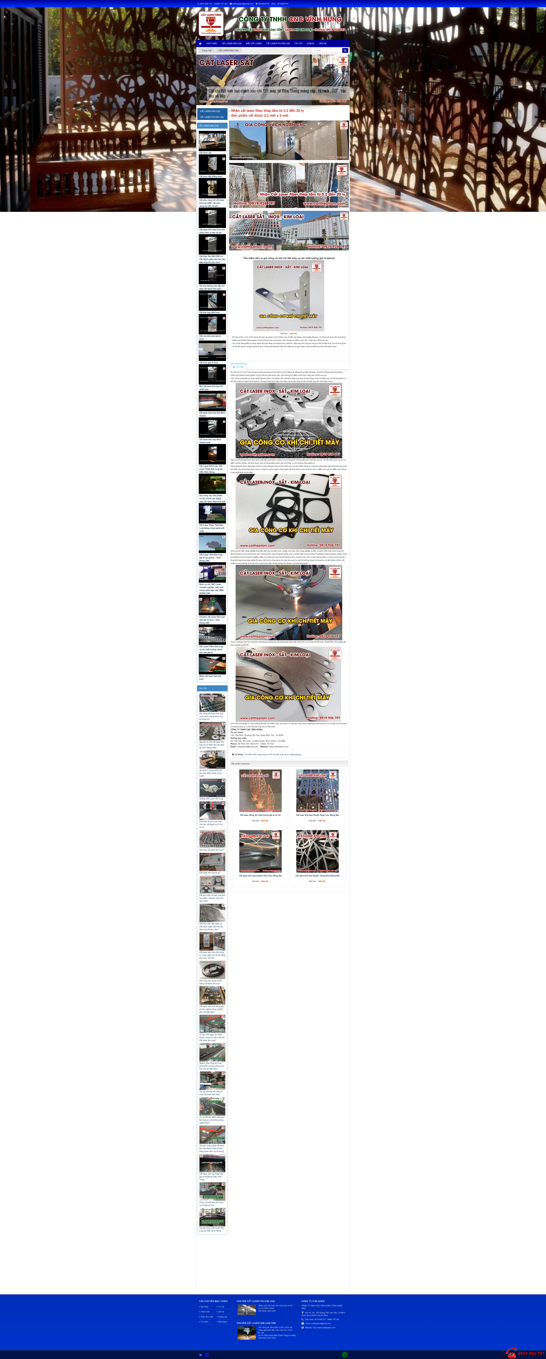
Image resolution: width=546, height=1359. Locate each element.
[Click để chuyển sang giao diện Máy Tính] (207, 1355)
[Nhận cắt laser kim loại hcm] (212, 664)
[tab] (238, 367)
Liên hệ (221, 1311)
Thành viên (205, 1311)
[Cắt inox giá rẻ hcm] (212, 350)
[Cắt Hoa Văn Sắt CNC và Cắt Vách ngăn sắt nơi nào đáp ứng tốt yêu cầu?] (212, 244)
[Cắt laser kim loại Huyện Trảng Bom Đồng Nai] (317, 851)
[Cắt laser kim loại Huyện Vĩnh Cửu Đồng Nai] (260, 851)
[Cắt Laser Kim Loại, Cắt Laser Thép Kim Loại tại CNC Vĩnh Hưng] (212, 454)
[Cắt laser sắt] (212, 141)
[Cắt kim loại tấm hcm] (212, 300)
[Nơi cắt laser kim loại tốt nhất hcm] (212, 374)
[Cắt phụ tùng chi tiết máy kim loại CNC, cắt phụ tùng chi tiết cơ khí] (212, 188)
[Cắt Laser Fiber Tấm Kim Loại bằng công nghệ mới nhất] (212, 513)
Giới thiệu (204, 1306)
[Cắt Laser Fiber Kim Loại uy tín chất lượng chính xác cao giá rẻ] (212, 634)
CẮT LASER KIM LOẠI (209, 125)
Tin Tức (221, 1306)
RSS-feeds (222, 1321)
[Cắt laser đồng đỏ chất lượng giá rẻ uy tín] (260, 790)
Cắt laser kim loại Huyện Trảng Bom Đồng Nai (317, 875)
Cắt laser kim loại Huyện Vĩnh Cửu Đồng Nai (260, 875)
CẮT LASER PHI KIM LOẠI (212, 117)
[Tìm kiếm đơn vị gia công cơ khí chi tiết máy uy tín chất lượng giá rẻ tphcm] (289, 295)
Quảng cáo (222, 1316)
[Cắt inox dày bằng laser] (212, 164)
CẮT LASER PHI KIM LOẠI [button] (278, 43)
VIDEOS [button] (310, 43)
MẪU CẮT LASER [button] (254, 43)
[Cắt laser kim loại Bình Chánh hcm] (212, 427)
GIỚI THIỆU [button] (211, 43)
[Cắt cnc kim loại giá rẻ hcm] (212, 324)
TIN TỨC (203, 688)
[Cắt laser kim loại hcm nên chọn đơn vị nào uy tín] (212, 217)
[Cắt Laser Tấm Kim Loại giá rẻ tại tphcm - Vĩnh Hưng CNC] (212, 543)
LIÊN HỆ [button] (322, 43)
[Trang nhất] (200, 43)
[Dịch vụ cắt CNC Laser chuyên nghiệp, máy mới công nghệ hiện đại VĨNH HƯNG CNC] (212, 572)
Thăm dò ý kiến (206, 1316)
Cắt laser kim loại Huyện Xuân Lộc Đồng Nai (317, 815)
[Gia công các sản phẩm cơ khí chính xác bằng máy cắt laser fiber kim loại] (212, 483)
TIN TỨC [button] (298, 43)
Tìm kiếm (204, 1321)
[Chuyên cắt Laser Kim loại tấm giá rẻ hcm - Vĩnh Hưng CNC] (212, 605)
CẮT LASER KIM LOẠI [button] (232, 43)
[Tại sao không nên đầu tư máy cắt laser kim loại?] (212, 274)
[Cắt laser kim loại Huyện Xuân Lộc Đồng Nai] (317, 790)
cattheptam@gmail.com (243, 3)
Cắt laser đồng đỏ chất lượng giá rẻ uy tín (260, 815)
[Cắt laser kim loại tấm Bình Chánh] (212, 401)
